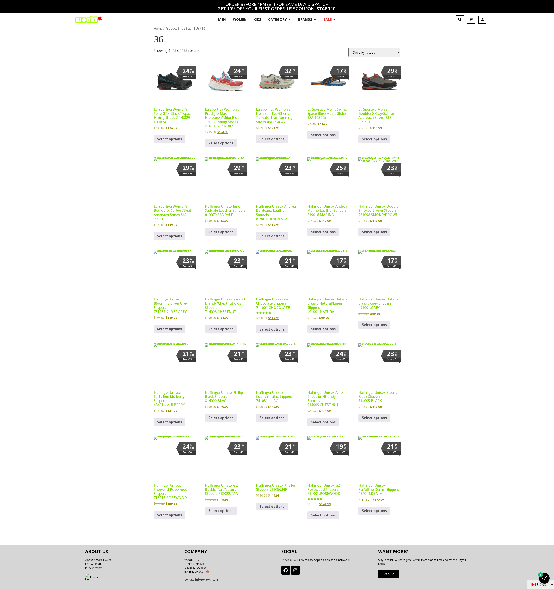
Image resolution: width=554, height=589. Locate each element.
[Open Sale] (334, 19)
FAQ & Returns (94, 564)
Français (95, 577)
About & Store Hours (98, 560)
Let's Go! (389, 574)
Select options (169, 139)
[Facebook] (285, 570)
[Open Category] (289, 19)
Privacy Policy (93, 568)
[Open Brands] (315, 19)
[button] (460, 19)
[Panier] (471, 20)
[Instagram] (295, 570)
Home (158, 28)
